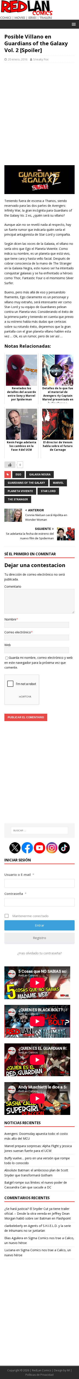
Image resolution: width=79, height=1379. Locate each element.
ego (18, 474)
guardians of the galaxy (26, 483)
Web (7, 645)
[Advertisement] (39, 116)
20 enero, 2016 (17, 59)
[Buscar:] (39, 830)
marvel (58, 483)
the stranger (18, 499)
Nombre (10, 619)
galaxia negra (39, 474)
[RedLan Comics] (26, 17)
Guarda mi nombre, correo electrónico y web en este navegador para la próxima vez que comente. (38, 662)
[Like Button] (9, 464)
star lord (48, 491)
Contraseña (15, 893)
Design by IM (62, 1370)
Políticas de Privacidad (39, 1375)
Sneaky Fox (40, 59)
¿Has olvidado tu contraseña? (39, 953)
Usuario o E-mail (19, 874)
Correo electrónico (17, 632)
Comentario (12, 586)
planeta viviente (20, 491)
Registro (39, 938)
